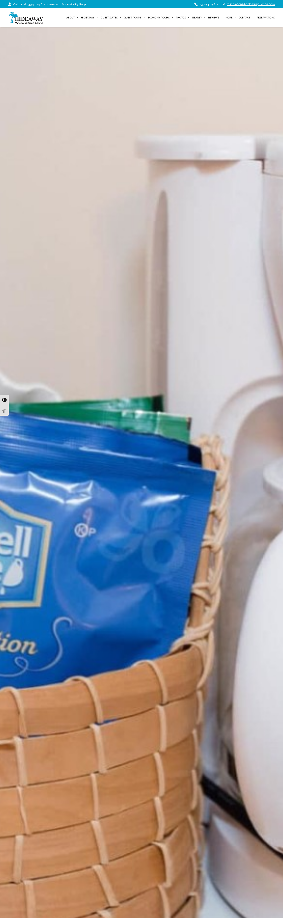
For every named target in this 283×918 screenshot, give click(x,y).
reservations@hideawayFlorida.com (251, 4)
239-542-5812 (36, 4)
